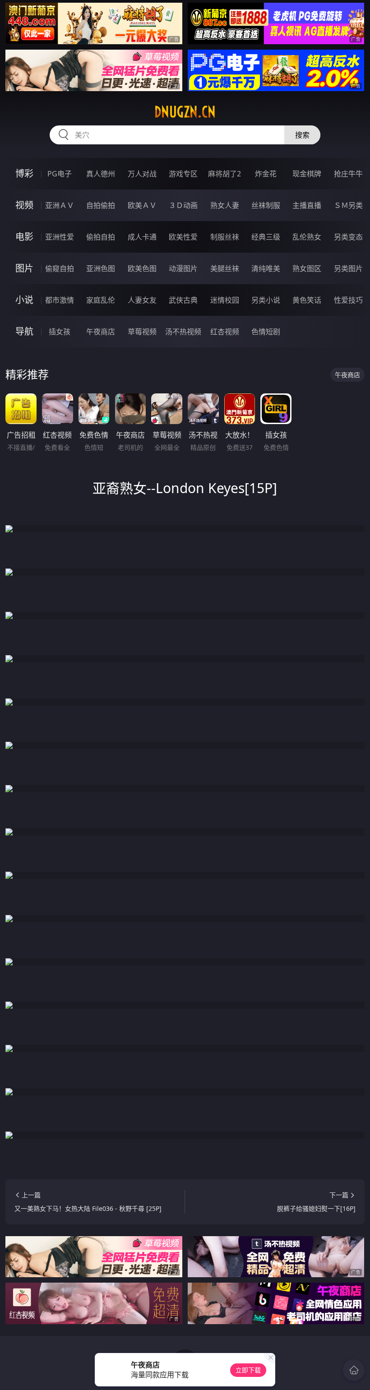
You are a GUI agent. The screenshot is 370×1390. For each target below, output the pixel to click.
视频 (24, 205)
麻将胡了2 (224, 174)
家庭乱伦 (100, 300)
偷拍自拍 (100, 237)
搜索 (302, 135)
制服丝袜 (224, 237)
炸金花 (266, 174)
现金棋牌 (306, 174)
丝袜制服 (265, 205)
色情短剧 (265, 332)
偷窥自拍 (59, 268)
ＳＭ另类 (348, 205)
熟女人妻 (224, 205)
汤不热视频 (183, 332)
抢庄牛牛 (348, 174)
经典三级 (265, 237)
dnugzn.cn (185, 112)
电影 (24, 237)
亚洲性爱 (59, 237)
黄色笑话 (306, 300)
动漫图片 (183, 268)
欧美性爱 (183, 237)
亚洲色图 (100, 268)
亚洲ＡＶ (59, 205)
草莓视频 (142, 332)
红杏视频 (224, 332)
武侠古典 (183, 300)
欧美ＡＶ (142, 205)
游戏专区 (183, 174)
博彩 (24, 173)
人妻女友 (142, 300)
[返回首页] (354, 1370)
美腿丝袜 (224, 268)
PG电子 (59, 174)
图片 (24, 268)
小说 (24, 300)
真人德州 (100, 174)
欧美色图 (142, 268)
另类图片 (348, 268)
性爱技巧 (348, 300)
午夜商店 (100, 332)
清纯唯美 (265, 268)
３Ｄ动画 (183, 205)
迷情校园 (224, 300)
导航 (24, 331)
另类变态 (348, 237)
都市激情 (59, 300)
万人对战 (142, 174)
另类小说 (265, 300)
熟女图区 (306, 268)
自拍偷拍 (100, 205)
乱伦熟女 (306, 237)
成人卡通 (142, 237)
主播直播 (306, 205)
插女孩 (59, 332)
